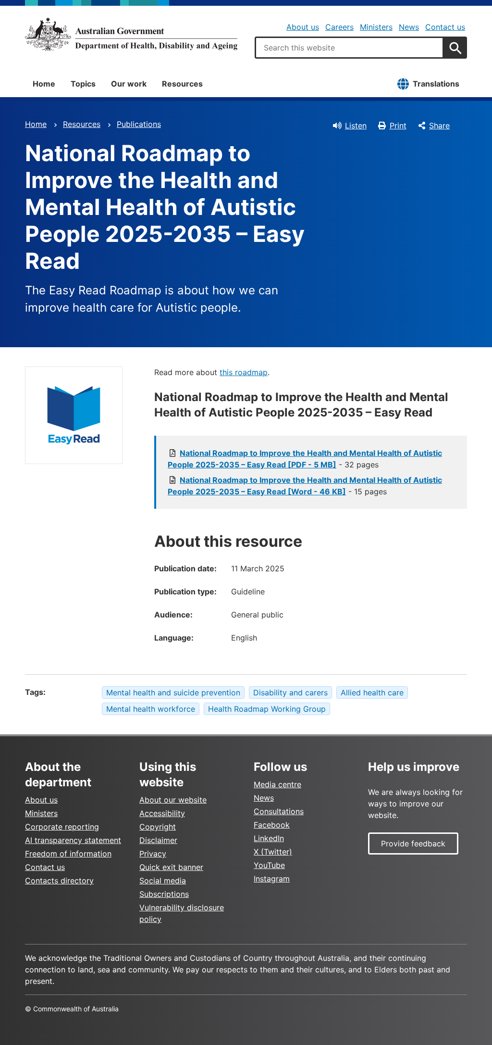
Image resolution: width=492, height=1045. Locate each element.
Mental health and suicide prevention (173, 692)
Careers (339, 27)
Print (398, 125)
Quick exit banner (171, 867)
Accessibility (162, 813)
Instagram (272, 878)
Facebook (272, 825)
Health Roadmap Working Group (267, 709)
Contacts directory (59, 880)
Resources (182, 83)
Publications (139, 124)
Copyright (157, 826)
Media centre (277, 784)
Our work (129, 83)
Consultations (279, 811)
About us (302, 27)
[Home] (131, 34)
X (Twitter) (273, 851)
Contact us (445, 27)
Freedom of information (68, 853)
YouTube (269, 865)
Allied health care (372, 692)
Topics (83, 83)
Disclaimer (158, 840)
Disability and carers (290, 692)
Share (439, 125)
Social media (162, 880)
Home (44, 83)
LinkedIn (269, 838)
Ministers (376, 27)
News (409, 27)
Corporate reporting (62, 826)
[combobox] (349, 48)
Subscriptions (164, 894)
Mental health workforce (150, 709)
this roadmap (244, 372)
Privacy (152, 853)
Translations (436, 83)
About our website (173, 800)
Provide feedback (413, 843)
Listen (356, 125)
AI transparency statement (73, 840)
